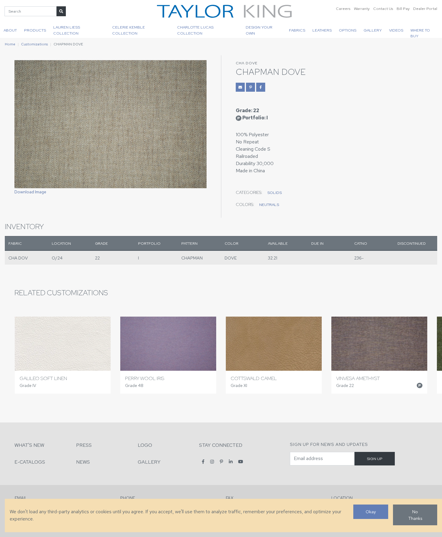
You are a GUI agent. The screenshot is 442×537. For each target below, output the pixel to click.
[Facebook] (203, 462)
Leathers (322, 30)
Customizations (34, 44)
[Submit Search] (61, 11)
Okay (371, 511)
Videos (396, 30)
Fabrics (297, 30)
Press (84, 445)
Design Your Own (259, 30)
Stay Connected (220, 445)
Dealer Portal (425, 8)
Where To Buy (420, 33)
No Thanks (415, 515)
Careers (343, 8)
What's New (29, 445)
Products (35, 30)
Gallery (373, 30)
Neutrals (269, 204)
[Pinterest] (221, 462)
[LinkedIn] (231, 462)
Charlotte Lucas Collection (195, 30)
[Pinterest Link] (250, 87)
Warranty (362, 8)
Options (347, 30)
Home (10, 44)
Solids (274, 192)
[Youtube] (240, 462)
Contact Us (383, 8)
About (10, 30)
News (83, 462)
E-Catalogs (29, 462)
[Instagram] (212, 462)
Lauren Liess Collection (66, 30)
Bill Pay (403, 8)
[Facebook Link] (260, 87)
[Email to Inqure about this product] (240, 87)
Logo (145, 445)
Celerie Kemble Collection (128, 30)
